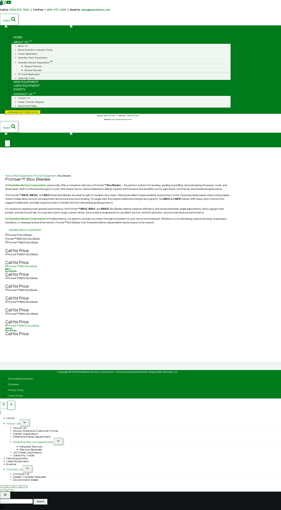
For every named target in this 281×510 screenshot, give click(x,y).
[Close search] (5, 495)
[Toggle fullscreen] (10, 486)
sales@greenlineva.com (95, 9)
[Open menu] (7, 143)
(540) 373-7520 (19, 9)
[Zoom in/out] (3, 486)
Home (17, 37)
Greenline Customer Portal (22, 112)
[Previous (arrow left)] (3, 490)
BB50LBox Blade (11, 329)
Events (19, 89)
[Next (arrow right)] (10, 490)
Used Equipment (26, 85)
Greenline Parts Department (32, 57)
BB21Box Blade (11, 270)
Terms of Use (15, 395)
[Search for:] (16, 501)
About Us (13, 423)
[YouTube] (9, 3)
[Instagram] (5, 3)
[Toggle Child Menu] (24, 422)
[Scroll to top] (3, 405)
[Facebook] (1, 3)
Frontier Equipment (45, 175)
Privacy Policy (15, 390)
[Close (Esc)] (24, 486)
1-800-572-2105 (55, 9)
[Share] (17, 486)
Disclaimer (13, 384)
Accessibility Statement (20, 378)
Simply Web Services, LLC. (163, 371)
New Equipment (26, 82)
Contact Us (15, 469)
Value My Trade (26, 78)
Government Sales (27, 105)
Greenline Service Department (33, 441)
